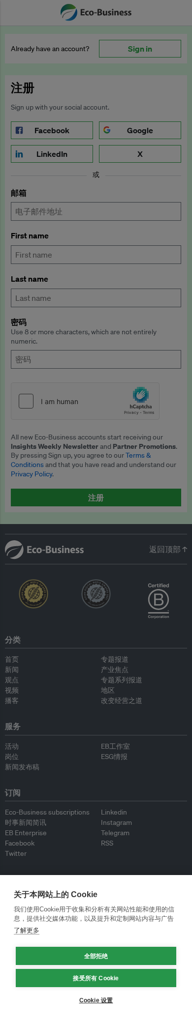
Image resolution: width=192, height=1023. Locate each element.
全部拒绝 (96, 956)
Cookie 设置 (96, 1000)
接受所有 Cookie (96, 978)
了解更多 (26, 930)
